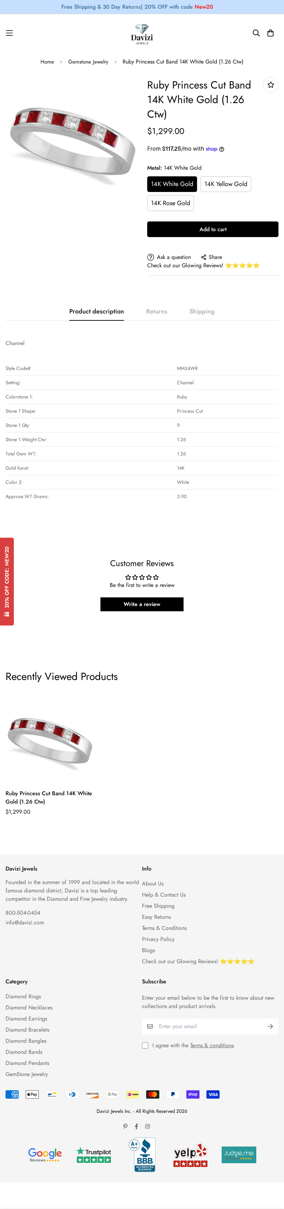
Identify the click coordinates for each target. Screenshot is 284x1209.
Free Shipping (158, 906)
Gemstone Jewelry (88, 62)
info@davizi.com (25, 922)
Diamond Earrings (26, 1019)
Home (47, 62)
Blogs (148, 950)
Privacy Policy (158, 939)
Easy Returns (156, 917)
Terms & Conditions (164, 928)
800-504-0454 (23, 913)
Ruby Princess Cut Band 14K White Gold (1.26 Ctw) (49, 797)
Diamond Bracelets (27, 1030)
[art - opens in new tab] (45, 1155)
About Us (152, 884)
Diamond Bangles (26, 1041)
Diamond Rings (23, 996)
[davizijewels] (142, 33)
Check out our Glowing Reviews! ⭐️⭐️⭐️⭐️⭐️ (203, 265)
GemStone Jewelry (27, 1074)
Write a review (142, 604)
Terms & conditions (212, 1045)
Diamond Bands (24, 1052)
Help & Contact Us (164, 895)
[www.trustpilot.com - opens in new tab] (93, 1155)
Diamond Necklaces (29, 1007)
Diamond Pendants (27, 1063)
